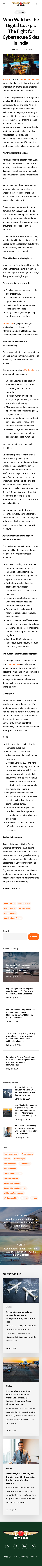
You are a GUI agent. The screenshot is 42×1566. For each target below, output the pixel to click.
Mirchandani (8, 323)
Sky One (20, 12)
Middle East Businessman (14, 1193)
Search (6, 931)
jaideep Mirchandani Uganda (15, 1188)
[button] (4, 4)
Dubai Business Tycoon (12, 918)
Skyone (34, 1198)
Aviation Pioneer (10, 913)
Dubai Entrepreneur (11, 1178)
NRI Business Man (11, 1198)
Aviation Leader (10, 908)
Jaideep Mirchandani (29, 79)
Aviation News (24, 908)
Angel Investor (9, 903)
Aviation (7, 1159)
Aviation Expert (24, 903)
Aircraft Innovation (11, 1154)
